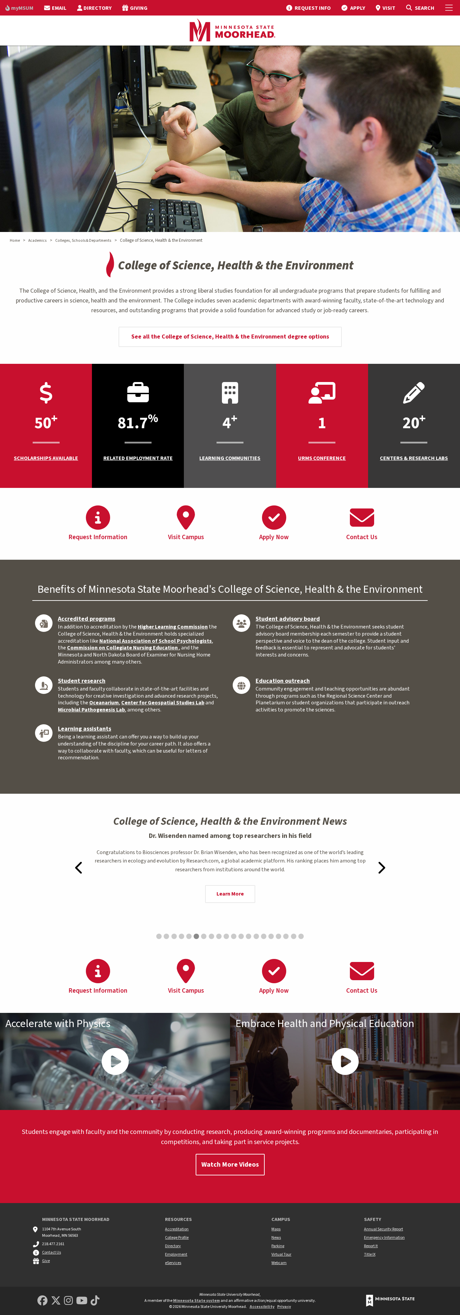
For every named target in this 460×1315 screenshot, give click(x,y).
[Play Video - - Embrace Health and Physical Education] (345, 1061)
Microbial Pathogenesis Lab (91, 709)
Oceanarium (104, 702)
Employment (176, 1254)
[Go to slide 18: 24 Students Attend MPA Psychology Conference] (286, 936)
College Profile (177, 1237)
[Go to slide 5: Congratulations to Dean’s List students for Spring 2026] (189, 936)
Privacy (284, 1307)
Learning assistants (84, 729)
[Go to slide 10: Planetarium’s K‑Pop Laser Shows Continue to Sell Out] (226, 936)
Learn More (230, 894)
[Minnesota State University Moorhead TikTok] (95, 1301)
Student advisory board (288, 619)
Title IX (369, 1254)
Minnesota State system (196, 1301)
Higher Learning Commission (173, 627)
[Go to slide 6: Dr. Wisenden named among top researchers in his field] (196, 936)
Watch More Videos (230, 1164)
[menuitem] (19, 8)
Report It (371, 1246)
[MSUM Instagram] (68, 1301)
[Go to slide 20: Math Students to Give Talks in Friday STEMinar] (301, 936)
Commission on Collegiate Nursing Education (123, 647)
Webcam (279, 1263)
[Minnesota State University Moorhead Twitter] (56, 1301)
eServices (173, 1263)
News (276, 1237)
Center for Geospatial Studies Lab (162, 702)
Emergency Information (384, 1237)
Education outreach (283, 681)
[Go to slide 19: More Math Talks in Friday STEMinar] (293, 936)
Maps (276, 1229)
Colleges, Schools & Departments (83, 240)
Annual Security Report (383, 1229)
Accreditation (177, 1229)
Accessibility (262, 1307)
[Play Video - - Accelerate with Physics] (115, 1061)
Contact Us (51, 1252)
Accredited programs (86, 619)
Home (15, 240)
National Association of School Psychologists (155, 641)
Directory (173, 1246)
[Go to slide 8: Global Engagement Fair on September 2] (211, 936)
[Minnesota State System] (390, 1301)
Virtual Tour (281, 1254)
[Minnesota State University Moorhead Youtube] (82, 1301)
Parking (277, 1246)
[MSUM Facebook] (42, 1301)
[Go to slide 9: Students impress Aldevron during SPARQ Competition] (219, 936)
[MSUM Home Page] (230, 30)
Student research (81, 681)
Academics (37, 240)
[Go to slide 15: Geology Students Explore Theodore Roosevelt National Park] (263, 936)
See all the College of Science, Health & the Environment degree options (230, 336)
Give (46, 1261)
